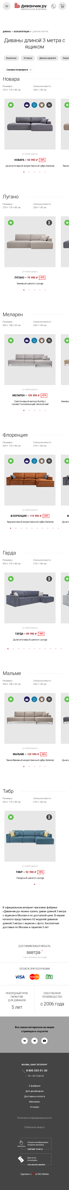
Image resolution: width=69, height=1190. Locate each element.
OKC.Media (43, 1174)
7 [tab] (42, 528)
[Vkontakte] (24, 1041)
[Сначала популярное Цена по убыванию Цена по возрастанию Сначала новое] (18, 70)
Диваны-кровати (47, 58)
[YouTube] (44, 1041)
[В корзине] (62, 6)
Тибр (20, 872)
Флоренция (19, 516)
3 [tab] (34, 172)
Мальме (20, 754)
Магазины (34, 1101)
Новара (20, 160)
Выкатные (11, 58)
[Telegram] (34, 1041)
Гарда (20, 633)
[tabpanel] (30, 133)
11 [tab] (61, 648)
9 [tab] (53, 528)
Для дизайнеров (34, 1091)
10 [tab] (58, 528)
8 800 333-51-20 (53, 6)
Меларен (19, 395)
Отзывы (34, 1107)
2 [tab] (29, 172)
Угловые (28, 58)
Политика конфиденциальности (34, 1118)
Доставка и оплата (34, 1096)
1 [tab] (23, 172)
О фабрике (34, 1085)
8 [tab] (47, 528)
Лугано (20, 277)
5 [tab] (45, 172)
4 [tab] (39, 172)
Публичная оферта (34, 1127)
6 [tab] (37, 528)
